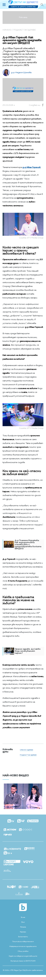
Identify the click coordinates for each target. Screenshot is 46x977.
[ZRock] (28, 894)
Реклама (23, 927)
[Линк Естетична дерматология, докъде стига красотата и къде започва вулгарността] (23, 809)
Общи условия (23, 951)
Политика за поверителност (23, 941)
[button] (9, 795)
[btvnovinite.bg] (13, 848)
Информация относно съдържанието (23, 946)
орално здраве (26, 750)
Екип (23, 922)
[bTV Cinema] (33, 821)
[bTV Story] (25, 829)
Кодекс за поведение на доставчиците (23, 956)
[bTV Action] (10, 829)
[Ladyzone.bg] (9, 865)
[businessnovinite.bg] (29, 849)
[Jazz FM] (35, 887)
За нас (23, 917)
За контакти (23, 937)
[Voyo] (28, 861)
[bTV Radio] (23, 887)
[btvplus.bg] (8, 853)
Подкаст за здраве (24, 30)
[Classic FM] (19, 894)
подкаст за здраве (28, 755)
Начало (7, 30)
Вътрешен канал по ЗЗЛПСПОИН (23, 961)
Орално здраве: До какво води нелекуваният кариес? (28, 651)
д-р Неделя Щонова (21, 73)
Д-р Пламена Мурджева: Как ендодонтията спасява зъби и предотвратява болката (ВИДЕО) (28, 544)
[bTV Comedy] (21, 821)
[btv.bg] (11, 821)
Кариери (23, 932)
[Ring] (8, 835)
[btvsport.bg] (12, 862)
